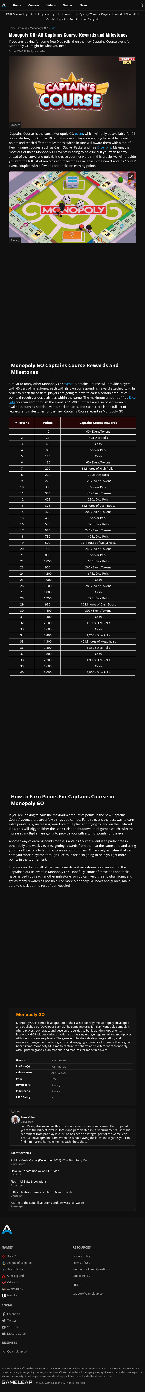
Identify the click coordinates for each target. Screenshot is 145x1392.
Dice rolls (104, 147)
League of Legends (49, 14)
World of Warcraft (125, 14)
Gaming (22, 28)
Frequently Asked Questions (91, 1269)
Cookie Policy (81, 1276)
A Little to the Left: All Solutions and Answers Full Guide (47, 1203)
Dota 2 (11, 1256)
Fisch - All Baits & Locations (29, 1181)
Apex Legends (16, 1276)
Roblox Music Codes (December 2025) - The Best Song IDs (49, 1160)
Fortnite (74, 19)
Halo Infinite (15, 1269)
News (51, 28)
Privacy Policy (81, 1256)
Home (12, 28)
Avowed (69, 14)
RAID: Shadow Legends (19, 14)
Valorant (12, 1282)
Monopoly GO (38, 28)
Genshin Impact (55, 19)
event (79, 133)
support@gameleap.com (88, 1293)
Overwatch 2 (15, 1289)
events (68, 384)
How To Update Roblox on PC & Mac (35, 1171)
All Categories (92, 19)
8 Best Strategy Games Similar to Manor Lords (41, 1192)
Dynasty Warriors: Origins (94, 14)
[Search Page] (141, 5)
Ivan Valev (39, 51)
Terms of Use (81, 1263)
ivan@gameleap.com (15, 1351)
